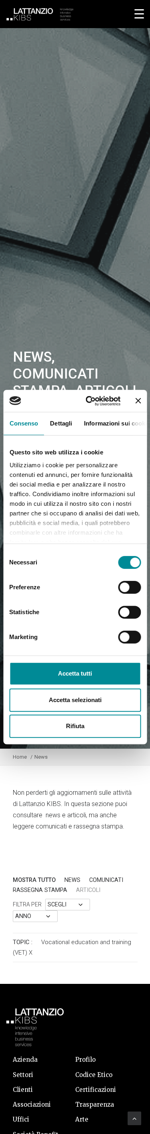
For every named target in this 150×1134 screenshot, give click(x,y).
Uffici (21, 1119)
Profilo (85, 1059)
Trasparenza (94, 1104)
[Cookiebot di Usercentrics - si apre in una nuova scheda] (89, 401)
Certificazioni (95, 1089)
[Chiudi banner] (138, 400)
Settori (23, 1075)
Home (20, 757)
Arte (81, 1119)
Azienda (25, 1059)
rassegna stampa (40, 890)
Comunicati (106, 880)
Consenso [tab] (23, 423)
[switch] (129, 587)
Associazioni (32, 1104)
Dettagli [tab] (61, 423)
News (72, 880)
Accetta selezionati (75, 699)
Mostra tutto (34, 880)
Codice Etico (93, 1075)
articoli (88, 890)
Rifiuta (75, 726)
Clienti (23, 1089)
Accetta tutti (75, 673)
